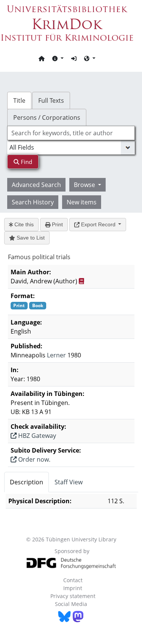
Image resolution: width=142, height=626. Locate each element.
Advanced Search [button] (36, 185)
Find (25, 161)
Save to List (30, 238)
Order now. (33, 459)
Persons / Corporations (46, 117)
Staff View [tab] (69, 482)
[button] (57, 58)
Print (56, 224)
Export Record (98, 224)
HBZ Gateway (36, 435)
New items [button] (82, 202)
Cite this (23, 224)
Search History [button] (33, 202)
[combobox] (71, 133)
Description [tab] (26, 482)
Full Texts (51, 100)
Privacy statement (72, 596)
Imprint (72, 588)
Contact (73, 580)
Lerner (56, 355)
